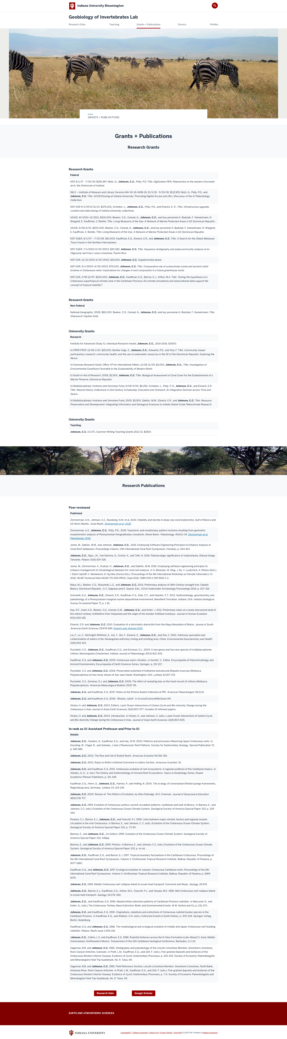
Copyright (178, 1033)
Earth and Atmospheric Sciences (91, 1013)
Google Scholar (144, 993)
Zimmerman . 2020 (118, 523)
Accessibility (126, 1033)
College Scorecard (140, 1033)
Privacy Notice (166, 1033)
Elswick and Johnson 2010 (128, 628)
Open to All (154, 1033)
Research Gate (105, 993)
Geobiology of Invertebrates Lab (103, 17)
